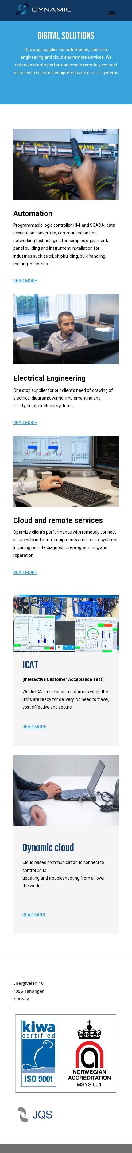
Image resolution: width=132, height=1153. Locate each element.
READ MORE (25, 280)
